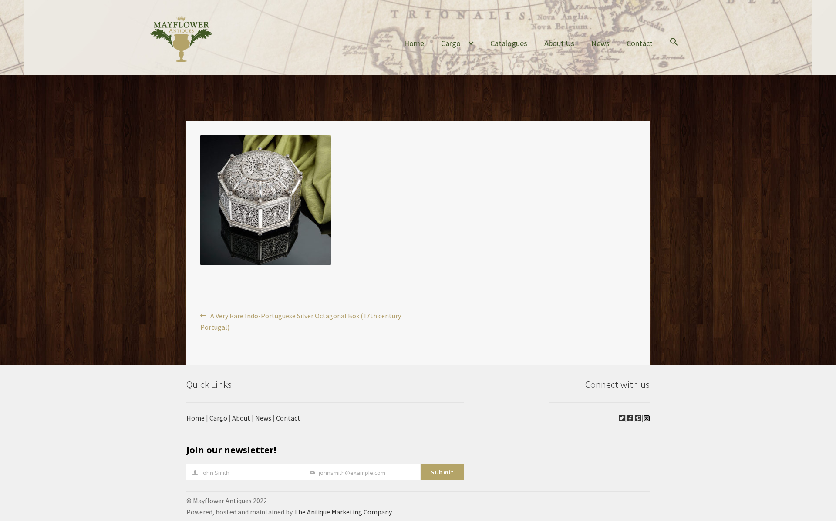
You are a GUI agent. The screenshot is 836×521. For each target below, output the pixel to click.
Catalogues (508, 43)
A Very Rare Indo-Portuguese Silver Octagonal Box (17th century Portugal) (300, 321)
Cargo (451, 43)
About (241, 418)
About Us (559, 43)
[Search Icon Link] (674, 49)
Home (414, 43)
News (600, 43)
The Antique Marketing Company (343, 512)
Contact (640, 43)
